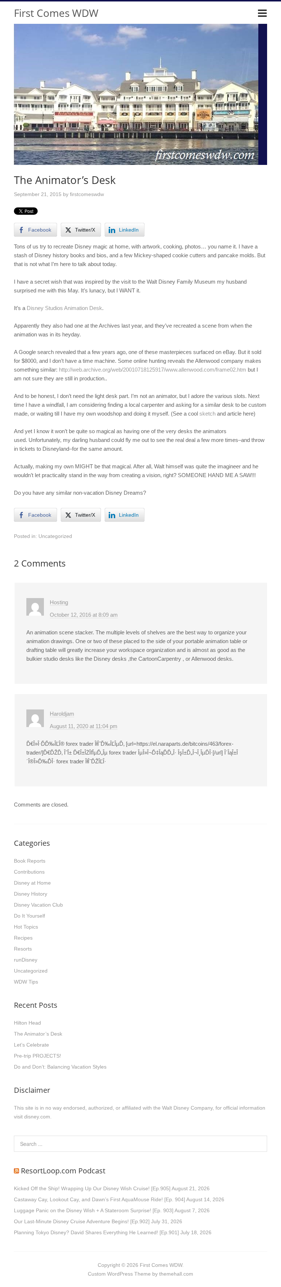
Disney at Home (32, 883)
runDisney (25, 960)
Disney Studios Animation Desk (64, 308)
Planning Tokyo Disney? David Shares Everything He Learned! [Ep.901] (96, 1232)
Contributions (29, 872)
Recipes (23, 938)
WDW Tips (26, 982)
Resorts (23, 949)
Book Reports (29, 861)
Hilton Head (27, 1023)
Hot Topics (26, 927)
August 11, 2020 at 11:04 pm (83, 726)
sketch (207, 413)
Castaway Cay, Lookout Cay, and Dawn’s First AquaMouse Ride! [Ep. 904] (99, 1199)
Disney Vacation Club (38, 905)
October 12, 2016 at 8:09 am (84, 615)
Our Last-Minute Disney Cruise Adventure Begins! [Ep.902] (82, 1221)
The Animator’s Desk (38, 1034)
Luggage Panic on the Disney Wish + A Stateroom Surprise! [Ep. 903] (93, 1210)
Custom (97, 1274)
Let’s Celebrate (31, 1045)
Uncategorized (55, 536)
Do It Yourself (29, 916)
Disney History (30, 894)
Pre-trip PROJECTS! (37, 1056)
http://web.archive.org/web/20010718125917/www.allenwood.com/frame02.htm (152, 369)
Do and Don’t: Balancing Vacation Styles (60, 1067)
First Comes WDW (56, 13)
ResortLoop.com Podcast (63, 1171)
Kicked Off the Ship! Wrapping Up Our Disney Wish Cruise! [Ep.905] (92, 1188)
